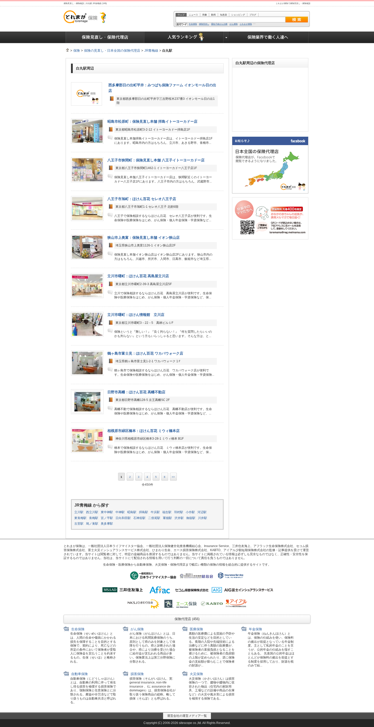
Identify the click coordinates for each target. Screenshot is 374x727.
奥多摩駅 (107, 523)
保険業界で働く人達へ (268, 37)
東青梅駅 (80, 518)
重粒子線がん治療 (219, 24)
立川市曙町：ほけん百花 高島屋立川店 (138, 276)
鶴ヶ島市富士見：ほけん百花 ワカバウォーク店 (145, 353)
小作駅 (190, 512)
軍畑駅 (167, 518)
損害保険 (137, 674)
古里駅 (78, 523)
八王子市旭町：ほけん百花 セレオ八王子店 (141, 199)
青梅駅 (93, 518)
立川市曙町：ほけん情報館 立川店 (135, 315)
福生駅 (166, 512)
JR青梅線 (151, 50)
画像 (204, 14)
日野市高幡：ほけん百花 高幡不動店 (136, 392)
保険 (76, 50)
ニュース (193, 14)
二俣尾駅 (154, 518)
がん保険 (233, 24)
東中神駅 (107, 512)
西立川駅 (92, 512)
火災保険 (196, 674)
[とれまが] (67, 50)
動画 (213, 14)
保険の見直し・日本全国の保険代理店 (112, 50)
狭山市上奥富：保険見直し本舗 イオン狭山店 (143, 237)
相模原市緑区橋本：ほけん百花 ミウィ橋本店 (143, 431)
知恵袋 (223, 14)
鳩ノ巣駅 (92, 523)
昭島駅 (131, 512)
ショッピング (238, 14)
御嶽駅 (190, 518)
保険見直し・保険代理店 (105, 37)
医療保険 (196, 629)
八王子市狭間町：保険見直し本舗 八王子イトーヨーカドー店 (156, 160)
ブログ (252, 14)
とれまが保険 (246, 24)
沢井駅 (179, 518)
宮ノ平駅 (107, 518)
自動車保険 (79, 674)
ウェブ (181, 14)
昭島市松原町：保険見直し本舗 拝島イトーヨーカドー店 (152, 121)
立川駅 (78, 512)
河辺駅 (202, 512)
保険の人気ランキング (183, 37)
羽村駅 (178, 512)
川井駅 (202, 518)
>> (173, 477)
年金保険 (255, 629)
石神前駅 (139, 518)
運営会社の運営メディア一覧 (187, 716)
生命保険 (193, 24)
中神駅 (120, 512)
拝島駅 (143, 512)
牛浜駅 (155, 512)
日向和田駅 (123, 518)
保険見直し (204, 24)
